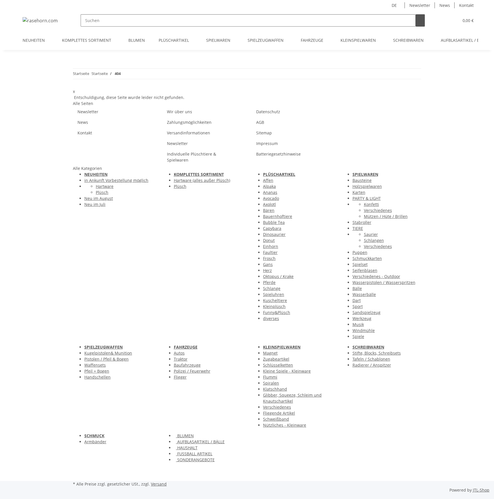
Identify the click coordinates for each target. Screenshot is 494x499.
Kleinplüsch (274, 306)
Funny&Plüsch (276, 312)
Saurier (371, 234)
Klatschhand (275, 389)
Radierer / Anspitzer (371, 365)
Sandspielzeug (366, 312)
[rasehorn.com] (40, 20)
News (444, 5)
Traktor (181, 359)
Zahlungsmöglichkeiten (189, 122)
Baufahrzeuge (187, 365)
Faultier (270, 252)
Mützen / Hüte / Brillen (386, 216)
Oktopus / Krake (278, 276)
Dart (356, 300)
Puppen (359, 252)
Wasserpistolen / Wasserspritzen (383, 282)
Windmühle (363, 330)
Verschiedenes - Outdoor (376, 276)
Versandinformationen (188, 133)
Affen (268, 180)
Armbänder (95, 441)
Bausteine (362, 180)
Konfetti (371, 204)
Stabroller (361, 222)
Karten (358, 192)
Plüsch (102, 192)
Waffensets (95, 365)
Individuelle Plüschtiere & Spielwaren (191, 157)
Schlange (271, 288)
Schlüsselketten (278, 365)
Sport (357, 306)
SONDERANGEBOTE (195, 459)
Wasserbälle (364, 294)
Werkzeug (361, 318)
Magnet (270, 353)
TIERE (357, 228)
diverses (271, 318)
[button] (443, 20)
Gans (268, 264)
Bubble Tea (274, 222)
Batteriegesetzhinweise (278, 154)
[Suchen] (420, 20)
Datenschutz (268, 111)
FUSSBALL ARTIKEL (194, 453)
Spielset (360, 264)
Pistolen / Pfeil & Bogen (106, 359)
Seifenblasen (364, 270)
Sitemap (264, 133)
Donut (269, 240)
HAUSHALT (187, 447)
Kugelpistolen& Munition (108, 353)
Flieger (180, 377)
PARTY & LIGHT (366, 198)
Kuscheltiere (275, 300)
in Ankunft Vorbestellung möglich (116, 180)
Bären (268, 210)
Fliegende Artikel (279, 413)
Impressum (267, 143)
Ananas (270, 192)
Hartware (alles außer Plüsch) (202, 180)
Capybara (272, 228)
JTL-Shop (481, 490)
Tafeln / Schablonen (371, 359)
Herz (267, 270)
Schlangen (374, 240)
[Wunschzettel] (452, 20)
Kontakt (466, 5)
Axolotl (269, 204)
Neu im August (98, 198)
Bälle (357, 288)
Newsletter (419, 5)
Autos (179, 353)
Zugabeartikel (276, 359)
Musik (358, 324)
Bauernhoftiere (277, 216)
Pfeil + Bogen (96, 371)
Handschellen (97, 377)
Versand (159, 484)
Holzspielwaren (367, 186)
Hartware (104, 186)
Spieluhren (273, 294)
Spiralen (271, 383)
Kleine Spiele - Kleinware (287, 371)
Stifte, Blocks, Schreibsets (376, 353)
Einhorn (270, 246)
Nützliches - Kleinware (284, 425)
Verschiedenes (378, 210)
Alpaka (269, 186)
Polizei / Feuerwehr (192, 371)
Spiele (358, 336)
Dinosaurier (274, 234)
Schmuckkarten (367, 258)
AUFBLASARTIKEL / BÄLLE (200, 441)
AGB (260, 122)
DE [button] (395, 5)
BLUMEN (185, 435)
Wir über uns (179, 111)
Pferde (269, 282)
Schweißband (276, 419)
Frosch (269, 258)
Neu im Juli (94, 204)
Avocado (271, 198)
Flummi (270, 377)
